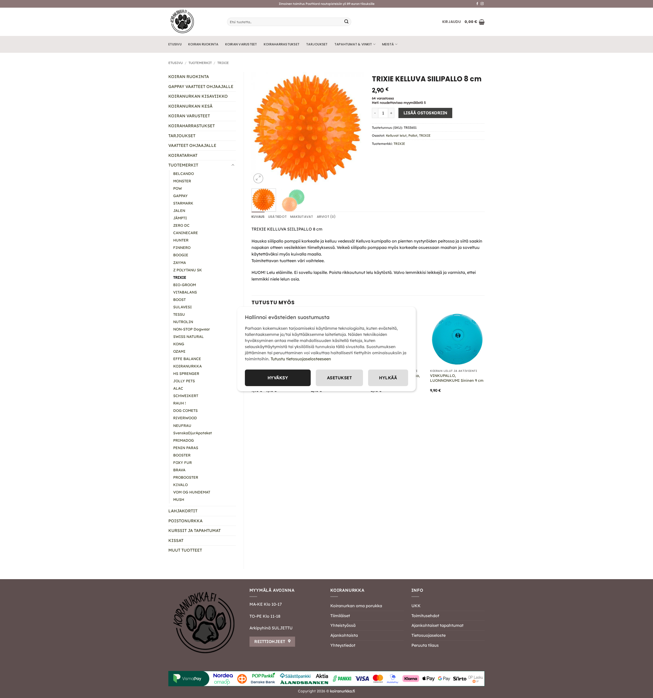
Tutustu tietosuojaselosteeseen (301, 358)
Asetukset (339, 377)
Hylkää (388, 377)
